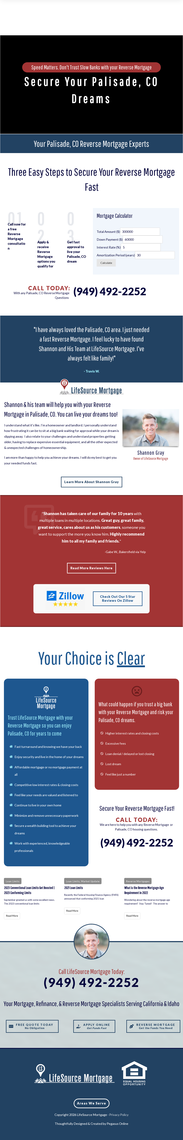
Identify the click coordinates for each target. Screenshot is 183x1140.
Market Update (90, 881)
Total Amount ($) (108, 232)
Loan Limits (12, 881)
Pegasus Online (117, 1124)
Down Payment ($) (110, 239)
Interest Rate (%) (109, 247)
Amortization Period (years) (116, 255)
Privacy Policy (118, 1115)
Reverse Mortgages (138, 881)
